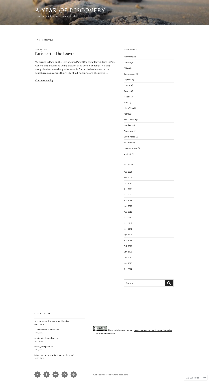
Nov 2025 (128, 177)
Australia (128, 56)
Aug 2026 (128, 171)
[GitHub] (65, 374)
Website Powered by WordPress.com (110, 374)
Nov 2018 (128, 206)
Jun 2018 (128, 223)
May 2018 (128, 229)
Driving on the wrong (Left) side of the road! (54, 355)
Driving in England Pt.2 (44, 346)
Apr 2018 (128, 234)
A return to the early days (46, 338)
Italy (126, 113)
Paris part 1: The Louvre (54, 54)
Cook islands (130, 74)
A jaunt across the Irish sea (46, 329)
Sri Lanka (128, 142)
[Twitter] (37, 374)
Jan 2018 (128, 251)
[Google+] (55, 374)
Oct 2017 (128, 269)
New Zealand (130, 119)
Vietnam (127, 153)
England (127, 79)
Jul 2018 (127, 217)
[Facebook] (46, 374)
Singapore (128, 131)
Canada (127, 62)
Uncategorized (131, 148)
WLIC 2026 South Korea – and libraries (51, 321)
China (126, 68)
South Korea (129, 136)
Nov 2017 (128, 263)
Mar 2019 (128, 200)
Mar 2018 (128, 240)
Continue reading (44, 80)
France (127, 85)
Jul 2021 (127, 194)
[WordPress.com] (74, 374)
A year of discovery (70, 11)
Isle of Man (129, 108)
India (126, 102)
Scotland (128, 125)
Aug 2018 (128, 211)
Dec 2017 (128, 257)
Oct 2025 (128, 183)
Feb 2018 (128, 246)
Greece (127, 91)
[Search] (169, 283)
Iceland (127, 96)
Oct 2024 (128, 189)
